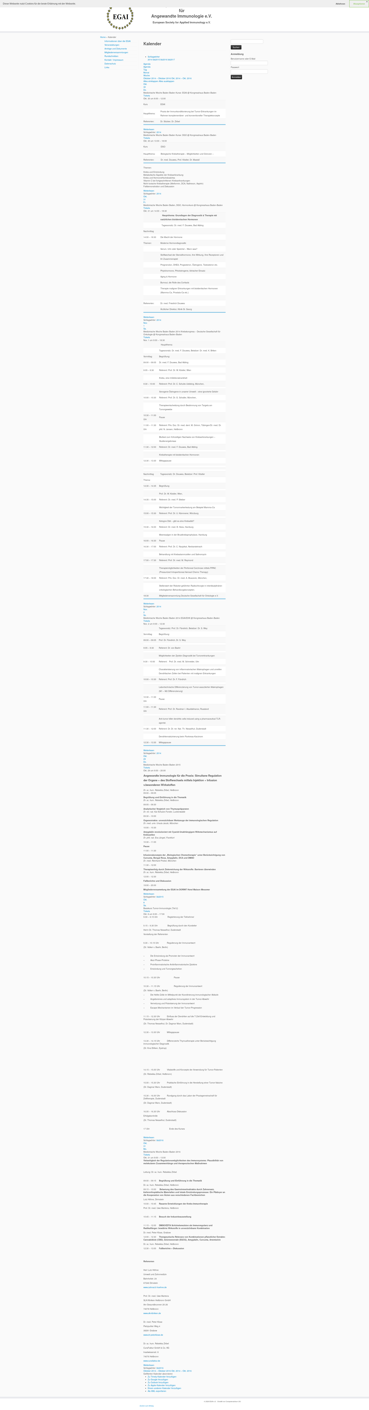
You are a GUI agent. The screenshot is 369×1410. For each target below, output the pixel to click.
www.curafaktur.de (151, 1360)
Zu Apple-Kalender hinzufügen (162, 1385)
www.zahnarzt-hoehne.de (155, 1287)
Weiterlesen (148, 129)
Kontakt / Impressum (114, 59)
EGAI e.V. (212, 1401)
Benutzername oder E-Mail (243, 58)
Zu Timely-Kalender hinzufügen (162, 1376)
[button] (158, 1373)
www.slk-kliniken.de (152, 1313)
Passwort (235, 67)
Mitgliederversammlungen (116, 52)
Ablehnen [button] (340, 4)
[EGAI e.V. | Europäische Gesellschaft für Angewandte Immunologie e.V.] (120, 16)
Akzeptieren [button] (359, 4)
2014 (150, 59)
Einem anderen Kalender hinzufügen (164, 1388)
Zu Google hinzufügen (158, 1379)
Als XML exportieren (157, 1391)
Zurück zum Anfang (147, 1406)
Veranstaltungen (112, 44)
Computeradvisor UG (233, 1401)
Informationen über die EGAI (118, 41)
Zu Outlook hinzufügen (158, 1382)
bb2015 (156, 59)
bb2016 (164, 59)
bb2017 (171, 59)
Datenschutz (110, 63)
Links (107, 67)
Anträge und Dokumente (116, 48)
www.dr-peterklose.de (153, 1334)
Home (103, 37)
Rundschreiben (111, 56)
